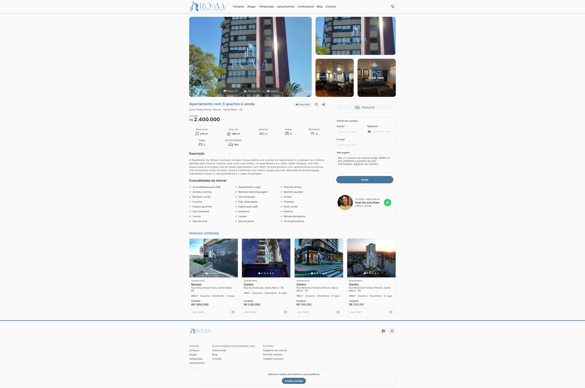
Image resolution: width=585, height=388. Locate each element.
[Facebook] (383, 331)
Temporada (266, 6)
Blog (320, 6)
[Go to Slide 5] (217, 273)
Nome (341, 126)
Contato (331, 6)
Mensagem (343, 152)
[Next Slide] (234, 258)
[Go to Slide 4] (215, 273)
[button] (213, 258)
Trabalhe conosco (273, 358)
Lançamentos (286, 6)
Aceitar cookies (294, 380)
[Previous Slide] (192, 258)
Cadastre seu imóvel (275, 350)
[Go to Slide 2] (209, 273)
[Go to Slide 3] (212, 273)
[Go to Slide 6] (220, 273)
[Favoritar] (316, 104)
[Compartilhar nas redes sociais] (323, 104)
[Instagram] (392, 331)
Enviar (365, 179)
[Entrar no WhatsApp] (387, 202)
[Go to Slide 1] (207, 273)
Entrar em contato (347, 120)
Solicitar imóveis (272, 354)
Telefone (372, 126)
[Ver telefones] (393, 7)
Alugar (251, 6)
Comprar (238, 6)
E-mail (341, 139)
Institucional (306, 6)
